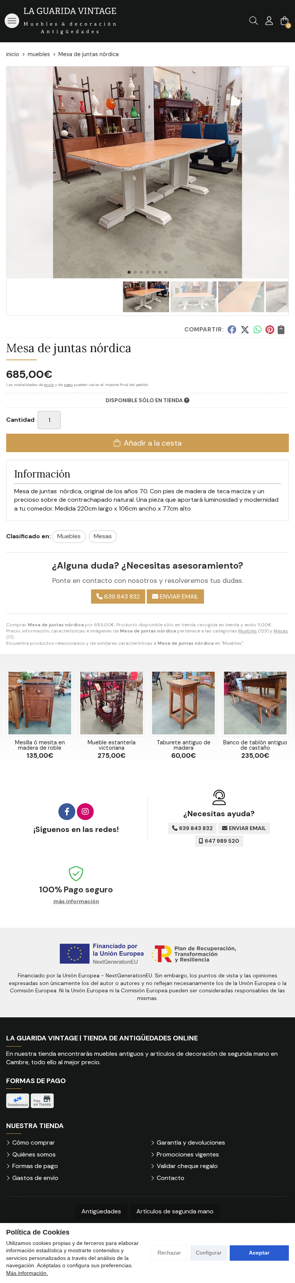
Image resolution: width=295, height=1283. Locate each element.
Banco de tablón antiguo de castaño (255, 745)
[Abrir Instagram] (85, 811)
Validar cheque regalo (187, 1166)
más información (76, 901)
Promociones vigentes (188, 1154)
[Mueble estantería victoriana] (111, 703)
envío (49, 384)
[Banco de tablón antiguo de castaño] (255, 703)
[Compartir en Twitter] (244, 329)
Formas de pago (35, 1166)
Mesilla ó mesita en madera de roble (40, 745)
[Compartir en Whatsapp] (258, 329)
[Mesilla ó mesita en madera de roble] (39, 703)
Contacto (170, 1178)
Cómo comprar (33, 1142)
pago (68, 384)
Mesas (280, 631)
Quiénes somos (34, 1154)
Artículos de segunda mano (175, 1211)
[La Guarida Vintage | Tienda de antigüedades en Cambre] (70, 21)
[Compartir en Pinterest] (269, 329)
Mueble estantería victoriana (112, 745)
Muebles (247, 631)
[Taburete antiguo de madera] (183, 703)
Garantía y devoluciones (191, 1142)
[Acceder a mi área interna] (269, 21)
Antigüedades (101, 1211)
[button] (129, 272)
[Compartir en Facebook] (231, 329)
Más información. (27, 1273)
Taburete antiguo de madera (183, 745)
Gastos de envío (35, 1178)
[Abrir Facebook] (67, 811)
